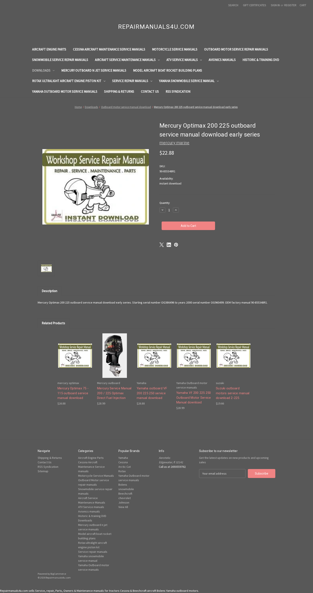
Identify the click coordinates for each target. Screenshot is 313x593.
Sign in (275, 5)
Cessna (123, 462)
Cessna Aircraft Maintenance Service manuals (109, 49)
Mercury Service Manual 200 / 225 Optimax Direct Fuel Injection (114, 393)
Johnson (123, 502)
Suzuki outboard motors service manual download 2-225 (232, 393)
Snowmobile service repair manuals (60, 60)
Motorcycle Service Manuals (174, 49)
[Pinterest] (176, 245)
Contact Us (150, 91)
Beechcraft (125, 493)
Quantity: (164, 202)
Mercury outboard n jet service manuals (93, 70)
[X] (161, 245)
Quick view (74, 351)
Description (49, 291)
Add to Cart (75, 359)
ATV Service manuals (182, 60)
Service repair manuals (130, 81)
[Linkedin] (169, 245)
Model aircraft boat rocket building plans (167, 70)
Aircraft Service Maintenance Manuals (125, 60)
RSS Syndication (178, 91)
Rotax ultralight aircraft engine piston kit (66, 81)
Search (233, 5)
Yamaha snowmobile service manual (187, 81)
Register (290, 5)
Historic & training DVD (261, 60)
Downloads (41, 70)
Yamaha (123, 458)
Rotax (122, 471)
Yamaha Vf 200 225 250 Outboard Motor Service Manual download (193, 397)
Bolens (122, 484)
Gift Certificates (254, 5)
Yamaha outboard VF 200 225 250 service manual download (152, 393)
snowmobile (126, 489)
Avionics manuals (222, 60)
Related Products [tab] (53, 323)
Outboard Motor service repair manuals (236, 49)
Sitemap (43, 471)
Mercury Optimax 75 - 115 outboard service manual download (73, 393)
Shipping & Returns (119, 91)
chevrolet (124, 498)
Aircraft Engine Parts (49, 49)
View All (123, 507)
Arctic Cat (124, 467)
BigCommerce (58, 573)
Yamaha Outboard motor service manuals (64, 91)
